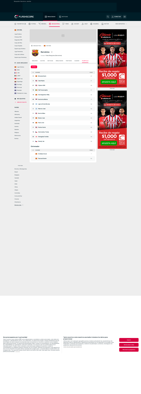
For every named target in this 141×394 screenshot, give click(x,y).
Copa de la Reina (19, 54)
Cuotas (42, 60)
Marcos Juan (41, 108)
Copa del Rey (18, 43)
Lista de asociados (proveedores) (72, 347)
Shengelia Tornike (43, 136)
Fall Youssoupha (42, 90)
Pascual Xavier (42, 158)
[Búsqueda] (108, 17)
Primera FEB (18, 37)
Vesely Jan (41, 141)
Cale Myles (41, 81)
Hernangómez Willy (43, 95)
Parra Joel (41, 122)
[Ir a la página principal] (25, 16)
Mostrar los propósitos (129, 349)
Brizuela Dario (42, 76)
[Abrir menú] (125, 17)
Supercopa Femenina (20, 57)
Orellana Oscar (42, 154)
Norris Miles (41, 113)
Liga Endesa (18, 34)
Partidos (69, 60)
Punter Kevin (42, 127)
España (48, 45)
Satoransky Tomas (43, 132)
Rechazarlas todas (129, 344)
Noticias (50, 60)
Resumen (35, 60)
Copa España (18, 45)
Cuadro (76, 60)
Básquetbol (37, 45)
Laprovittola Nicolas (44, 104)
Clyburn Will (41, 85)
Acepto (129, 340)
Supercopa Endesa (20, 48)
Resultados (59, 60)
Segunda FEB (18, 40)
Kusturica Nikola (43, 99)
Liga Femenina (19, 51)
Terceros (17, 351)
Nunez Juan (41, 118)
